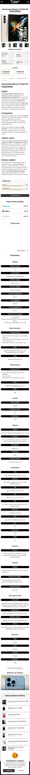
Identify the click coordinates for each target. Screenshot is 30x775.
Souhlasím (9, 770)
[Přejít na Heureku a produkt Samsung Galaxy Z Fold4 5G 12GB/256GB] (25, 6)
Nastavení (21, 770)
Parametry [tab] (12, 78)
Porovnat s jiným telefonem (15, 668)
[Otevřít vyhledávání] (28, 2)
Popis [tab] (4, 78)
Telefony (5, 677)
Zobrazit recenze (15, 195)
